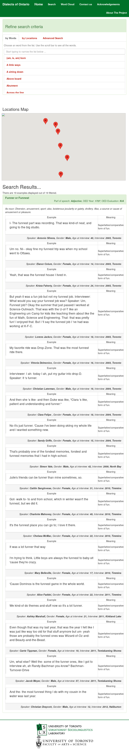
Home (38, 4)
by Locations (29, 38)
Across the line (15, 92)
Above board (14, 78)
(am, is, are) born (16, 58)
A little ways (13, 65)
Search (52, 4)
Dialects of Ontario (16, 4)
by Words (10, 38)
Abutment (12, 85)
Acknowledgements (108, 4)
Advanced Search (53, 38)
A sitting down (15, 71)
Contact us (85, 4)
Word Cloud (67, 4)
